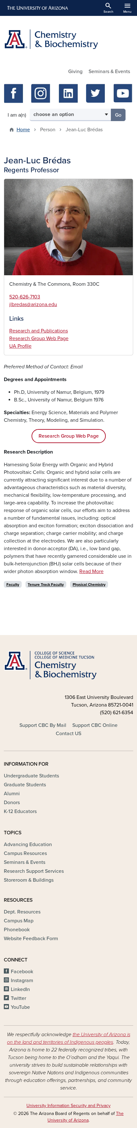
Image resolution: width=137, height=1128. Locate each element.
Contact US (68, 733)
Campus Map (18, 921)
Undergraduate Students (31, 776)
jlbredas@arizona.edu (33, 304)
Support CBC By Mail (42, 725)
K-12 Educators (20, 811)
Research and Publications (38, 331)
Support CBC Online (95, 725)
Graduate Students (25, 785)
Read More (91, 571)
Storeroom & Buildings (29, 880)
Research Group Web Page (38, 338)
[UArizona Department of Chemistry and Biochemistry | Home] (68, 39)
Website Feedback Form (31, 938)
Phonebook (17, 929)
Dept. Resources (22, 912)
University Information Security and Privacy (68, 1105)
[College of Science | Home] (68, 665)
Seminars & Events (109, 71)
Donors (12, 802)
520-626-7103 (24, 297)
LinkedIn (20, 989)
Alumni (12, 793)
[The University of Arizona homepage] (37, 8)
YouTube (20, 1007)
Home (23, 129)
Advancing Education (28, 844)
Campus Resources (25, 853)
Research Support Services (34, 871)
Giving (75, 71)
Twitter (18, 998)
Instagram (22, 980)
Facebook (22, 971)
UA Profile (20, 346)
